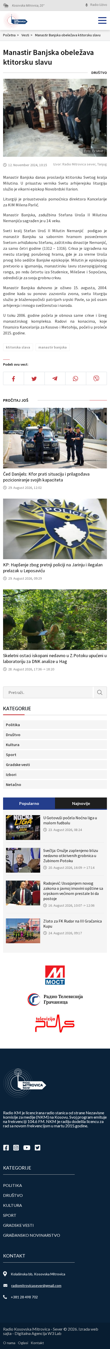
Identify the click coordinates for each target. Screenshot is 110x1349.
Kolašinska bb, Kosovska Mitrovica (38, 1274)
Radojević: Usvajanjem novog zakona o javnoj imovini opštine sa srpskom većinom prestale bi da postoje (73, 891)
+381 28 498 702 (24, 1297)
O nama (9, 1343)
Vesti (26, 35)
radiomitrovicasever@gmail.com (36, 1285)
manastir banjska (52, 347)
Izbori (11, 774)
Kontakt (37, 1343)
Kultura (12, 745)
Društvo (99, 72)
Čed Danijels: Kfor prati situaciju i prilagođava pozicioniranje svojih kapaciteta (46, 477)
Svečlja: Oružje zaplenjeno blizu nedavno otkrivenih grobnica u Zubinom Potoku (70, 855)
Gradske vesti (18, 764)
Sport (11, 754)
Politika (13, 725)
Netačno (13, 784)
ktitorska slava (18, 347)
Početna (11, 35)
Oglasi (23, 1343)
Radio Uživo (98, 5)
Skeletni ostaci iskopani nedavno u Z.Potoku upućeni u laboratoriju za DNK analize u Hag (55, 658)
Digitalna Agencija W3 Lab (38, 1333)
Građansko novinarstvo (31, 1235)
